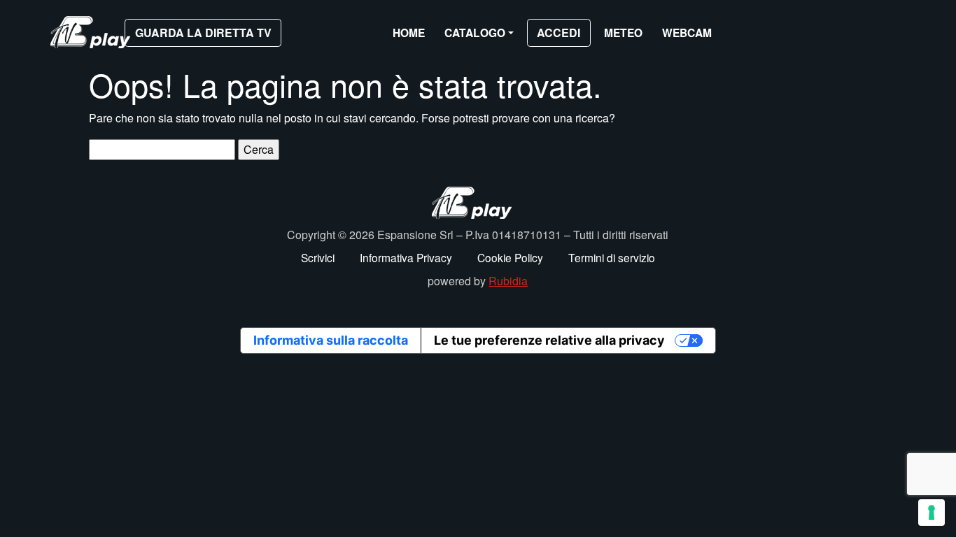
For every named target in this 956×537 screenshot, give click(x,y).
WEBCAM (687, 32)
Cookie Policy (510, 257)
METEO (623, 32)
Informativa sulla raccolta (330, 340)
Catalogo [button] (474, 32)
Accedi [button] (558, 32)
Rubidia (508, 281)
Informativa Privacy (406, 257)
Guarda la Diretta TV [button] (203, 32)
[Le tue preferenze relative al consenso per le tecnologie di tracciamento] (931, 512)
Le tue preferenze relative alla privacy (549, 340)
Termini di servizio (611, 257)
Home (409, 32)
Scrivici (318, 257)
